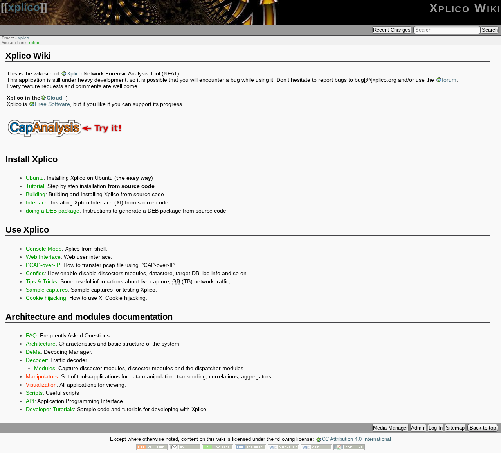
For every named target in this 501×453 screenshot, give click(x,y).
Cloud (55, 98)
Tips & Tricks (41, 281)
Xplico (74, 73)
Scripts (34, 393)
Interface (37, 202)
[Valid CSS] (316, 448)
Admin (418, 428)
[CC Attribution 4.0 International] (184, 448)
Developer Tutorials (50, 409)
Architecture (41, 343)
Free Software (52, 104)
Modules (44, 368)
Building (35, 194)
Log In (436, 428)
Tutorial (35, 186)
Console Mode (44, 248)
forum (449, 80)
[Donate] (217, 448)
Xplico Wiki (465, 8)
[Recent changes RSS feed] (152, 448)
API (30, 401)
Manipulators (42, 376)
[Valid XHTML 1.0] (283, 448)
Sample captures (47, 289)
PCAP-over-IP (43, 265)
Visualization (41, 384)
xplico (24, 7)
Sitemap (455, 428)
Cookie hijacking (46, 298)
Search (490, 30)
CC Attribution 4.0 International (356, 439)
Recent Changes (392, 30)
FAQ (31, 335)
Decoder (36, 360)
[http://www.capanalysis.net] (66, 142)
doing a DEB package (52, 211)
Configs (35, 273)
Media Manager (390, 428)
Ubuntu (35, 178)
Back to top (483, 428)
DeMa (33, 352)
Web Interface (43, 257)
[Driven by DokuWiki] (349, 448)
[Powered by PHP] (250, 448)
